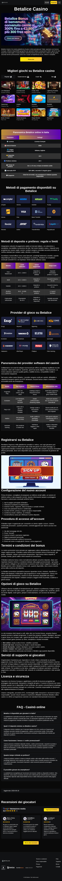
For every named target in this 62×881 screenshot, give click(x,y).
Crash (37, 76)
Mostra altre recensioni (31, 842)
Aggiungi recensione (51, 809)
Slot (52, 76)
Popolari (7, 76)
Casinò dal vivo (22, 76)
